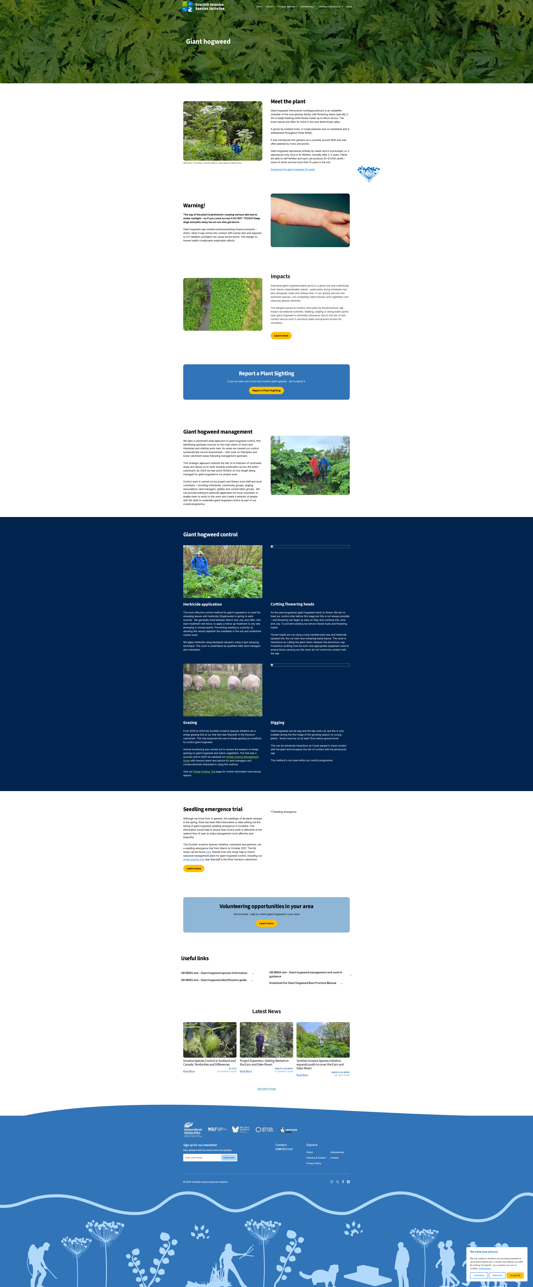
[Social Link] (331, 1181)
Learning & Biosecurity (331, 6)
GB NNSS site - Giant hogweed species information (217, 973)
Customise (479, 1275)
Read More (189, 1071)
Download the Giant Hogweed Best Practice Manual (306, 983)
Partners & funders (316, 1157)
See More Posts (266, 1088)
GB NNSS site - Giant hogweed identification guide (217, 980)
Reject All (497, 1275)
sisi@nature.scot (284, 1148)
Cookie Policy (485, 1268)
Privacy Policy (313, 1163)
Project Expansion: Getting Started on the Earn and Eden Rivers (264, 1062)
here (208, 852)
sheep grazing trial (193, 859)
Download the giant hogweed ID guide (293, 169)
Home (259, 6)
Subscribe (228, 1157)
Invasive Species (288, 6)
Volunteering (308, 6)
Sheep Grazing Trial (204, 771)
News (349, 6)
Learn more (281, 335)
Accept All (515, 1275)
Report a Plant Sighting (266, 390)
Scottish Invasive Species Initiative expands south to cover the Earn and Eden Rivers (320, 1064)
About (271, 6)
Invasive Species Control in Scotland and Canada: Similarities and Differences (209, 1062)
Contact (334, 1157)
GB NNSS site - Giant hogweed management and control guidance (310, 974)
